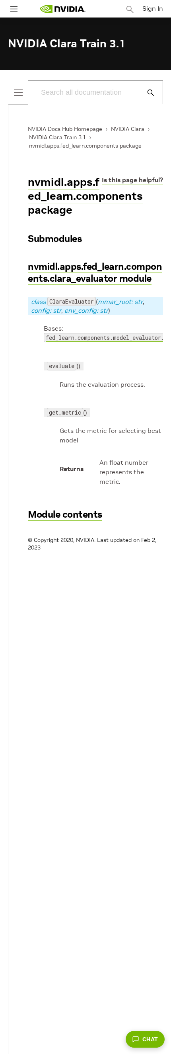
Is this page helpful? (132, 180)
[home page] (62, 9)
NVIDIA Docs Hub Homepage (65, 128)
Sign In (152, 8)
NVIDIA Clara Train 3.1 (57, 137)
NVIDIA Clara (127, 128)
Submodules (55, 238)
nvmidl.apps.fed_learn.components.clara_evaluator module (95, 272)
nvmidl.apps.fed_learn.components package (85, 145)
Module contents (65, 514)
